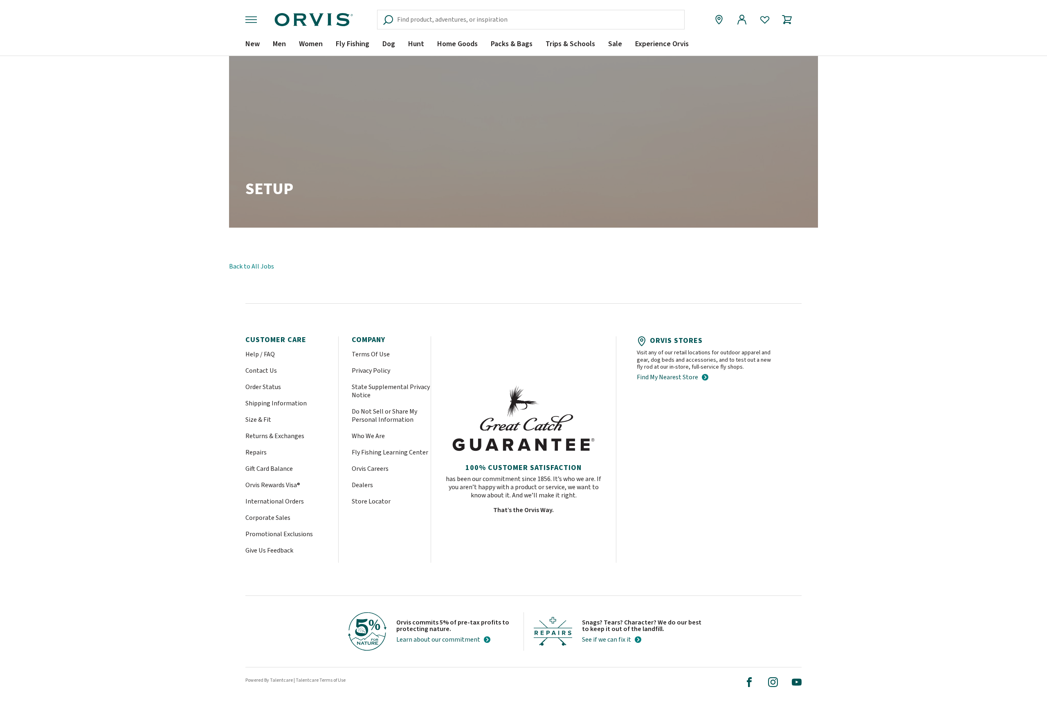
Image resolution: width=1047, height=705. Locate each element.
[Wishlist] (764, 19)
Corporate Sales (267, 517)
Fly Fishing (352, 44)
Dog (388, 44)
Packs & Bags (511, 44)
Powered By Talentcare (269, 680)
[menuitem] (252, 47)
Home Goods (457, 44)
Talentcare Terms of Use (321, 680)
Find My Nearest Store (667, 377)
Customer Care (275, 340)
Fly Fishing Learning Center (390, 452)
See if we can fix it (606, 640)
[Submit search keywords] (671, 19)
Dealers (362, 485)
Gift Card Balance (269, 468)
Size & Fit (258, 419)
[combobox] (531, 19)
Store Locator (371, 501)
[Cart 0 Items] (791, 19)
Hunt (416, 44)
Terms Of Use (371, 354)
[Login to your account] (741, 19)
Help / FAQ (260, 354)
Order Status (263, 387)
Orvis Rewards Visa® (272, 485)
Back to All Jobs (251, 266)
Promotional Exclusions (279, 534)
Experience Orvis (662, 44)
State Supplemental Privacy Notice (391, 391)
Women (311, 44)
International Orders (274, 501)
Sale (615, 44)
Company (368, 340)
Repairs (256, 452)
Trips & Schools (570, 44)
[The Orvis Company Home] (313, 19)
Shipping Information (276, 403)
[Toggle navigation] (252, 19)
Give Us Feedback (269, 550)
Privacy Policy (371, 370)
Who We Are (368, 436)
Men (279, 44)
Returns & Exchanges (274, 436)
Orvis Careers (370, 468)
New (252, 44)
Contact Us (261, 370)
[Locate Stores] (719, 19)
